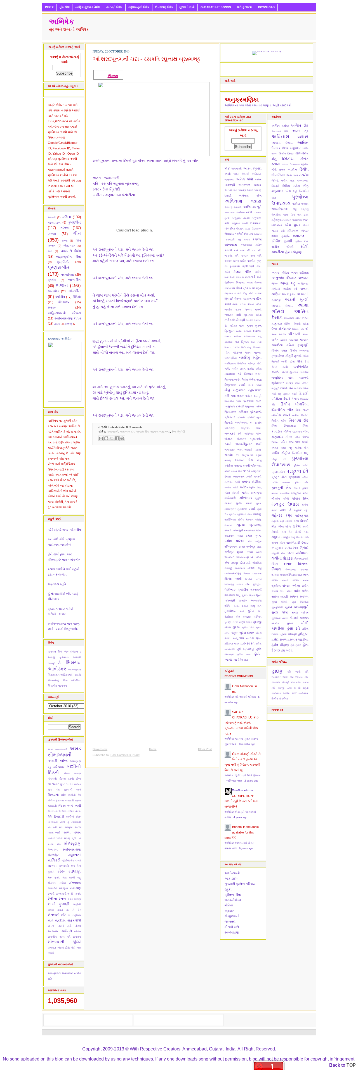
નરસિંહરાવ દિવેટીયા (235, 363)
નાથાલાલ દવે (127, 431)
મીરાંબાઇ (245, 498)
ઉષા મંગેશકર (281, 329)
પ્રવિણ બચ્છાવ (300, 203)
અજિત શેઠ (299, 125)
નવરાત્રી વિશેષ (114, 7)
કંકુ (49, 767)
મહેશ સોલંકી (232, 492)
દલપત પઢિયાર (233, 336)
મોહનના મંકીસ (57, 883)
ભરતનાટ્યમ (74, 669)
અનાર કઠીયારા (299, 272)
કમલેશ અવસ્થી (289, 340)
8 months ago (247, 744)
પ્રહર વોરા (279, 477)
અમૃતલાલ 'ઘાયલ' (250, 184)
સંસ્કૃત (52, 307)
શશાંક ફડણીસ (281, 236)
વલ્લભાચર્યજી (233, 573)
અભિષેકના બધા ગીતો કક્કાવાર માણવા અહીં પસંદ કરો (258, 105)
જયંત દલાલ (239, 304)
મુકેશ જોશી (244, 503)
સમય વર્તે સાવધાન (70, 936)
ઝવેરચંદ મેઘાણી (235, 320)
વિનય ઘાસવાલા (253, 573)
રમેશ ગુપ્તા (254, 535)
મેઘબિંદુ (257, 514)
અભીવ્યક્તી (232, 873)
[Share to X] (111, 438)
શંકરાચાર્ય (256, 589)
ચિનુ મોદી (248, 293)
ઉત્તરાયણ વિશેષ (164, 7)
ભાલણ (228, 460)
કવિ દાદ (251, 250)
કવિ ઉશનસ (296, 677)
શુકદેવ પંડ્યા (248, 595)
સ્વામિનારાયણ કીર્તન (68, 318)
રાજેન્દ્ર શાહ (254, 546)
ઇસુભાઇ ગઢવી (240, 223)
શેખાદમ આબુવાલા (250, 600)
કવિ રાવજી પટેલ (282, 688)
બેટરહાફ (72, 843)
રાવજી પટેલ (238, 562)
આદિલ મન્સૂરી (252, 207)
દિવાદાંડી (59, 816)
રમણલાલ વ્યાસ (234, 535)
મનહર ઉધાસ (285, 504)
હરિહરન (303, 634)
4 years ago (240, 817)
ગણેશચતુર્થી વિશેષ (138, 7)
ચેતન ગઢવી (280, 367)
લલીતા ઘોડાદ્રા (282, 558)
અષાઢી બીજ (57, 761)
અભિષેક (61, 22)
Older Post (205, 749)
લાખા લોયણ (74, 899)
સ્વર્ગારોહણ (232, 932)
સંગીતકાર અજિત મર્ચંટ (284, 693)
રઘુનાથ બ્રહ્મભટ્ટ (160, 431)
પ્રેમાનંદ (241, 417)
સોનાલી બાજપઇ (298, 618)
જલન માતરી (253, 309)
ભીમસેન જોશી (280, 498)
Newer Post (100, 749)
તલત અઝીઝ (288, 169)
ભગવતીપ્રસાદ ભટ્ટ (284, 209)
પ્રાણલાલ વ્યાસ (298, 477)
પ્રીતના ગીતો (233, 894)
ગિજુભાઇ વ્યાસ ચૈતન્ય (249, 282)
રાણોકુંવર (64, 888)
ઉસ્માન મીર (298, 329)
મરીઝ (244, 487)
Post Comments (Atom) (125, 754)
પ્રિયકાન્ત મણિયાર (236, 411)
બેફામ (228, 438)
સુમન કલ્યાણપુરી (297, 607)
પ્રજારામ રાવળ (252, 401)
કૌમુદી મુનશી (293, 355)
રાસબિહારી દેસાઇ (297, 542)
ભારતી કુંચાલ (301, 488)
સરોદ (235, 622)
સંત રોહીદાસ (74, 915)
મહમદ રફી (301, 510)
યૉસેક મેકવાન (245, 519)
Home (153, 749)
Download (266, 7)
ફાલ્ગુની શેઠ (281, 488)
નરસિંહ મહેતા (250, 357)
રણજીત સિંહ (288, 537)
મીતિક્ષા (229, 905)
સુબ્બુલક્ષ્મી (277, 607)
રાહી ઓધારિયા (254, 563)
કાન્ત (236, 260)
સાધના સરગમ (299, 596)
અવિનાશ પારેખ (250, 195)
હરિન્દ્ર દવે (248, 643)
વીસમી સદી (232, 927)
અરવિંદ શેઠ (231, 190)
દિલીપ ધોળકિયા (295, 404)
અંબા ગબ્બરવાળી (57, 749)
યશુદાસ (276, 537)
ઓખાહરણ (75, 761)
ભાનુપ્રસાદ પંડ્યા (252, 455)
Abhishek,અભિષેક (60, 339)
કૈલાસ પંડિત (242, 271)
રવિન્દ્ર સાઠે (302, 537)
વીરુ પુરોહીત (254, 584)
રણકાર (229, 911)
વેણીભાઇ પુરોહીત (236, 589)
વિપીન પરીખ (253, 579)
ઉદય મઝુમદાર (291, 148)
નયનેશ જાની (281, 415)
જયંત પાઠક (255, 304)
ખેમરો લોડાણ (72, 773)
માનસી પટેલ (292, 521)
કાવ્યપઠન (54, 222)
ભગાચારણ (230, 449)
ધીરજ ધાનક (292, 175)
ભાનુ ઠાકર (303, 214)
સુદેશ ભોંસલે (280, 602)
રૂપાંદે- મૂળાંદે (74, 893)
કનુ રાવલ (243, 239)
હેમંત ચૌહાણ (293, 252)
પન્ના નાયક (237, 395)
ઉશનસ (248, 234)
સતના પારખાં (56, 926)
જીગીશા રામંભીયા (298, 372)
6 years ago (246, 848)
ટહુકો (228, 889)
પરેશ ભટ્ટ (291, 191)
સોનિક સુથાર (282, 623)
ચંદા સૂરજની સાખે (68, 789)
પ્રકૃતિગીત (63, 262)
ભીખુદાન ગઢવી (299, 493)
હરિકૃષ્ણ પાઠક (232, 643)
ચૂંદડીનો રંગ (74, 795)
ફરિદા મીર (301, 482)
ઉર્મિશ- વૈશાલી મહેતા (296, 324)
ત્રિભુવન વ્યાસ (233, 331)
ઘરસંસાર (53, 784)
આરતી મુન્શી (296, 299)
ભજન (62, 285)
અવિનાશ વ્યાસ (243, 201)
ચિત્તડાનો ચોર (57, 794)
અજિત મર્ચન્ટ (280, 125)
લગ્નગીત (53, 291)
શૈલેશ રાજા (300, 580)
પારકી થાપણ (63, 838)
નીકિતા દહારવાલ (293, 431)
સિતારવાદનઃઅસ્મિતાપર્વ (60, 674)
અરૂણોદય (54, 973)
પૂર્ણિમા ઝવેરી (301, 465)
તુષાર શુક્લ (254, 325)
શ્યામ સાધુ (248, 605)
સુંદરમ (236, 627)
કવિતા (66, 217)
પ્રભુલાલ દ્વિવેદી (234, 406)
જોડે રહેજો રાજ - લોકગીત (64, 529)
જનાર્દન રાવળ (280, 372)
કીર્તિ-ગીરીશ (301, 153)
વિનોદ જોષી (233, 579)
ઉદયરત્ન (257, 228)
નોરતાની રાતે (55, 827)
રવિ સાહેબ (255, 541)
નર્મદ (227, 368)
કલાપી (228, 250)
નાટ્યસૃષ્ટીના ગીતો (68, 256)
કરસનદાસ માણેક (251, 244)
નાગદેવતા (53, 822)
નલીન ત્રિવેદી (300, 415)
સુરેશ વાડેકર (300, 612)
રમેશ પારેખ (234, 541)
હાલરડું (68, 323)
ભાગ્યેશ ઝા (232, 455)
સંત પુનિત (247, 611)
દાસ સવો (256, 342)
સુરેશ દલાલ (247, 632)
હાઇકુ (57, 324)
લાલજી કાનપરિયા (235, 568)
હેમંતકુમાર (296, 645)
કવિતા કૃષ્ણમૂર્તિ (297, 345)
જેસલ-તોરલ (54, 811)
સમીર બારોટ (301, 591)
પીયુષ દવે (279, 459)
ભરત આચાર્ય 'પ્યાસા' (249, 449)
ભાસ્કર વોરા (244, 460)
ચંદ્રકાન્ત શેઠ (233, 293)
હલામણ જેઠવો (56, 947)
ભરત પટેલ (289, 214)
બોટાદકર (241, 439)
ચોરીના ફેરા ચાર (56, 800)
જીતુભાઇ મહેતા (253, 315)
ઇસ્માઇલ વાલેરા (293, 318)
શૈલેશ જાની (280, 580)
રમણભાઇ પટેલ (253, 530)
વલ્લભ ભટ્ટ (255, 568)
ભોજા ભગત (231, 471)
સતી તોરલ (74, 926)
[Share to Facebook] (117, 438)
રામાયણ (75, 888)
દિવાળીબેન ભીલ (282, 409)
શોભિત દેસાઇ (232, 606)
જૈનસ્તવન (69, 245)
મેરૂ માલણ (69, 871)
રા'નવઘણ (75, 882)
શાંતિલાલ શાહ (233, 595)
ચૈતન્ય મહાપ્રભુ (242, 298)
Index (49, 7)
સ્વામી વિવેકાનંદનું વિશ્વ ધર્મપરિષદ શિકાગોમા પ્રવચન (64, 680)
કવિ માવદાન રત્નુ (245, 255)
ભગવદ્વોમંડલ (233, 900)
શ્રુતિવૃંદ (276, 585)
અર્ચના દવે (290, 288)
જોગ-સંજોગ (68, 811)
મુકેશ (297, 526)
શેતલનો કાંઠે (57, 915)
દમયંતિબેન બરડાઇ (290, 388)
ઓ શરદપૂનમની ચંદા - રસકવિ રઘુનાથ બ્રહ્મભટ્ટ (146, 59)
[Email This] (101, 438)
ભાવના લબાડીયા (280, 493)
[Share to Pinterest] (122, 438)
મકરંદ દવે (244, 471)
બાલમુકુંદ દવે (233, 433)
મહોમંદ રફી (278, 521)
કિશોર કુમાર (279, 350)
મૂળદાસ (232, 514)
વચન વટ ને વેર (69, 910)
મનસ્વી (258, 476)
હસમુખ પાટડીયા (298, 639)
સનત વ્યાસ (286, 591)
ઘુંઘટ (62, 784)
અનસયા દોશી (280, 131)
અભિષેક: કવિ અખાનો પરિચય (240, 697)
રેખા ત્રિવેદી (178, 431)
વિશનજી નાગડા (234, 584)
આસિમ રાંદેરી (244, 212)
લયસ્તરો (230, 921)
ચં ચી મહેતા (255, 288)
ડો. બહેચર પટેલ (234, 325)
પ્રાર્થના (52, 279)
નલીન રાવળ (238, 368)
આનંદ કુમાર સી (291, 294)
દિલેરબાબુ (246, 347)
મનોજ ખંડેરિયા (252, 481)
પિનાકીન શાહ (300, 453)
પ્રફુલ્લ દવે (297, 471)
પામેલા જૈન (302, 447)
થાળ (50, 251)
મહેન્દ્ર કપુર (282, 515)
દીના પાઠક (302, 410)
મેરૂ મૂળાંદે (54, 877)
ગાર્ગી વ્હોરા (288, 361)
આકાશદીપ (231, 878)
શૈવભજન (64, 302)
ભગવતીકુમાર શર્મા (248, 444)
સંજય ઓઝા (291, 585)
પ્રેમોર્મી (251, 417)
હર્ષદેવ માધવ (244, 654)
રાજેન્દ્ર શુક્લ (234, 551)
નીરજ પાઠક (293, 437)
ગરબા (52, 234)
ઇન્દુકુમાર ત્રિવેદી (241, 218)
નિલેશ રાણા (255, 379)
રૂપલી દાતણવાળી (57, 893)
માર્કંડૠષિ (230, 498)
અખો (228, 173)
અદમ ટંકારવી (241, 174)
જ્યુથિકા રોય (282, 377)
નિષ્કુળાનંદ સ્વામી (235, 384)
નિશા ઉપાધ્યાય (284, 425)
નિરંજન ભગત (253, 374)
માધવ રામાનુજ (252, 492)
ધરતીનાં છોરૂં (73, 816)
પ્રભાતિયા (67, 274)
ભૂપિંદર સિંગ (300, 498)
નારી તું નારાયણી (70, 822)
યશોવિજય (230, 519)
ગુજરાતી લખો (187, 7)
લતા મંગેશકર (298, 553)
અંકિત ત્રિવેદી (252, 168)
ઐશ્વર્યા (294, 334)
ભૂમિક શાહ (256, 465)
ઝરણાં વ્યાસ (293, 383)
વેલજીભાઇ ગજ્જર (297, 569)
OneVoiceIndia (242, 790)
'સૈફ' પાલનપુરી (233, 168)
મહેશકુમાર (278, 219)
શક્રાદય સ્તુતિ (57, 584)
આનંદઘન (230, 212)
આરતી (52, 217)
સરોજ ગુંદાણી (280, 596)
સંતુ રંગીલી (74, 920)
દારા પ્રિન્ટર (242, 341)
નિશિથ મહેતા (291, 185)
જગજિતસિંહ (300, 366)
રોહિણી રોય (278, 553)
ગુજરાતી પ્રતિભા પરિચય (240, 883)
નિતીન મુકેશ (279, 420)
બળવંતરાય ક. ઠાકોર (248, 422)
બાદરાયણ (230, 428)
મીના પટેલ (284, 526)
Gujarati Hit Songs (216, 7)
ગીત (77, 233)
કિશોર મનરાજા (299, 350)
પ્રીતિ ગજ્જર (281, 482)
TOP (351, 1065)
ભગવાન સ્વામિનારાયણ (64, 849)
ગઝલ (64, 228)
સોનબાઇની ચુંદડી (64, 942)
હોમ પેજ (64, 7)
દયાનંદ (247, 331)
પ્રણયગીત (58, 267)
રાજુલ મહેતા (278, 542)
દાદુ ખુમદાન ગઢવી (287, 394)
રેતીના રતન (57, 899)
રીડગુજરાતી (232, 916)
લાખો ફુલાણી (58, 904)
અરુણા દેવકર (245, 190)
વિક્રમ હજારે (301, 558)
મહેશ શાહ (255, 487)
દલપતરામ (249, 336)
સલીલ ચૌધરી (282, 246)
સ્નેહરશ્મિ (238, 638)
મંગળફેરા (54, 855)
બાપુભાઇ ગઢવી (251, 428)
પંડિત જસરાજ (290, 442)
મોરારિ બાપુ (301, 532)
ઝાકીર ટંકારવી (254, 320)
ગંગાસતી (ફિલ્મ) (57, 778)
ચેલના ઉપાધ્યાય (290, 164)
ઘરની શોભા (74, 778)
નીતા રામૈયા (255, 385)
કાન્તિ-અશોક (247, 260)
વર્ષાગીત (60, 296)
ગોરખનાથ (230, 288)
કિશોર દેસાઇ (286, 153)
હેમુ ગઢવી (287, 650)
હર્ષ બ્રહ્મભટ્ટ (245, 649)
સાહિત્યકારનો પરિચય (64, 313)
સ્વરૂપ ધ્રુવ (254, 638)
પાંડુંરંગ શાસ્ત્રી (253, 396)
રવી (283, 231)
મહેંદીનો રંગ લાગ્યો (71, 860)
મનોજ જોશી (232, 487)
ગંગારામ (240, 277)
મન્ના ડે (285, 510)
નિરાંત (245, 379)
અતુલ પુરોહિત (280, 272)
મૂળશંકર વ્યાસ (244, 514)
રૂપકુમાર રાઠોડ (282, 548)
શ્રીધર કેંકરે (301, 241)
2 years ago (251, 780)
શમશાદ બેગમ (279, 575)
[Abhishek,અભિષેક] (64, 400)
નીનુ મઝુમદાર (235, 390)
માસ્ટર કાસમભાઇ (293, 220)
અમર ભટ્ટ (300, 131)
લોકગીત (75, 291)
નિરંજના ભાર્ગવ (233, 379)
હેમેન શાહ (243, 659)
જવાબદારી (67, 973)
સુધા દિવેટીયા (300, 602)
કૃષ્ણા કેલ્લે (278, 355)
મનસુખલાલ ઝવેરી (242, 476)
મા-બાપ (52, 865)
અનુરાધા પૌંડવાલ (284, 278)
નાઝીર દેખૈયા (254, 368)
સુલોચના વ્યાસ (280, 618)
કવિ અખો (294, 671)
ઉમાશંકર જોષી (234, 234)
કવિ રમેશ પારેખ (300, 682)
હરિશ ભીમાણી (289, 634)
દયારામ (257, 331)
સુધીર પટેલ (248, 627)
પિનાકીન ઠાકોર (233, 401)
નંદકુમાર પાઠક (242, 352)
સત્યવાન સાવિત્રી (60, 931)
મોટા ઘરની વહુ (71, 877)
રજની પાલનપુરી (234, 530)
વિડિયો (77, 296)
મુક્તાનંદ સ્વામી (246, 508)
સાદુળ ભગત (245, 622)
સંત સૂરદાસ (57, 920)
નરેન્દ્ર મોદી (255, 363)
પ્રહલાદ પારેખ (253, 406)
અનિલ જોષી (244, 179)
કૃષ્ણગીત (74, 222)
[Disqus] (152, 522)
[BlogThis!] (106, 438)
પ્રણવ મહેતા (278, 471)
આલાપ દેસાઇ (282, 142)
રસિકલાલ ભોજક (297, 230)
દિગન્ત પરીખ (232, 347)
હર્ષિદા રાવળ (279, 639)
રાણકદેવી (53, 888)
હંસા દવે (293, 628)
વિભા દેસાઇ (282, 564)
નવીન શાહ (287, 180)
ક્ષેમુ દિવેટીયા (283, 159)
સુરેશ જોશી (280, 612)
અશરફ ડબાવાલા (233, 207)
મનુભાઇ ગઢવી (232, 482)
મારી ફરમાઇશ (244, 7)
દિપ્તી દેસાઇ (291, 399)
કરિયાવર (59, 767)
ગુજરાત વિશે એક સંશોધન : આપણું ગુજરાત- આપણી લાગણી (64, 657)
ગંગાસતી (250, 277)
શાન (305, 574)
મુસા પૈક (287, 532)
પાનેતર (51, 838)
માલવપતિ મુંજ (67, 865)
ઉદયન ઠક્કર (243, 228)
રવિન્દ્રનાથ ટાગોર (235, 546)
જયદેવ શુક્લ (233, 309)
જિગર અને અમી (69, 805)
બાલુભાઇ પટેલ (253, 433)
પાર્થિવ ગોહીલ (281, 453)
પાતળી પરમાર (71, 832)
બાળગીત (74, 280)
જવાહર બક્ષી (233, 314)
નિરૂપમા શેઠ (298, 420)
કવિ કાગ (239, 250)
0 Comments (134, 427)
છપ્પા (64, 240)
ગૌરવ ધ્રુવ (242, 288)
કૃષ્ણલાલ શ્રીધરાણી (242, 266)
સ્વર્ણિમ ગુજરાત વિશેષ (87, 7)
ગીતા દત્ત (303, 361)
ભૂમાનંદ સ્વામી (242, 465)
